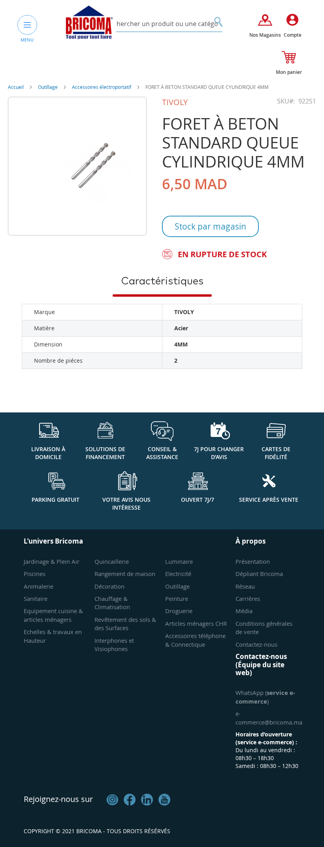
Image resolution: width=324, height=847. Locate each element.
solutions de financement (105, 453)
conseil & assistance (162, 453)
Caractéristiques (162, 281)
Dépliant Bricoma (259, 574)
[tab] (162, 281)
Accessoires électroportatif (102, 87)
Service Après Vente (268, 499)
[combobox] (162, 24)
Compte (292, 35)
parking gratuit (55, 499)
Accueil (16, 87)
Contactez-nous (256, 644)
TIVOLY (175, 102)
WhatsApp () (265, 697)
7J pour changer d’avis (219, 453)
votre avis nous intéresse (126, 503)
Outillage (48, 87)
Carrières (247, 598)
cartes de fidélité (276, 453)
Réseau (245, 586)
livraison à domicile (48, 453)
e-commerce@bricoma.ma (268, 718)
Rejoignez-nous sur (58, 799)
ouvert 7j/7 (197, 499)
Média (243, 611)
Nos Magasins (265, 35)
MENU (27, 40)
